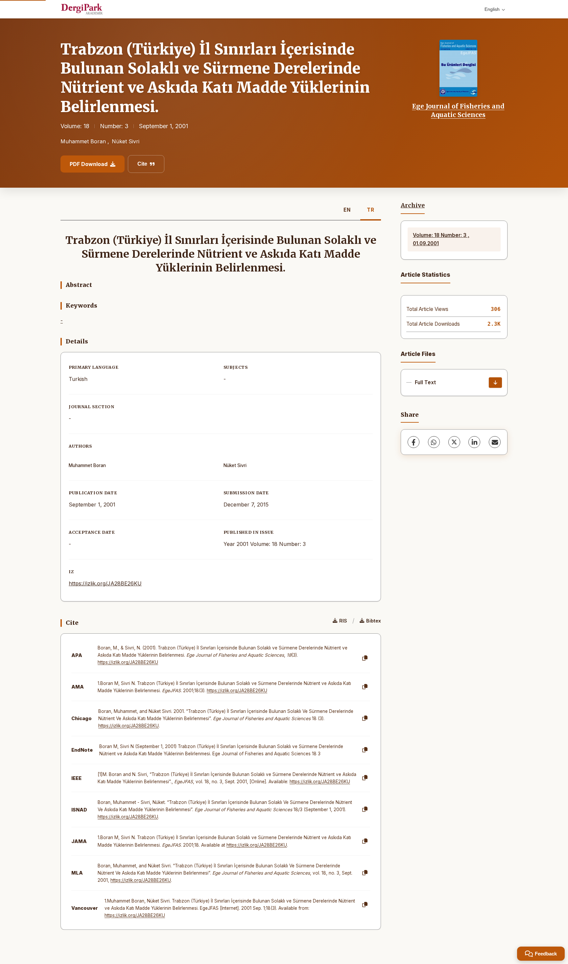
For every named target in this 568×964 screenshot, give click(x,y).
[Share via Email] (495, 442)
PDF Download (88, 164)
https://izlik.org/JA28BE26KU (105, 583)
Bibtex (373, 620)
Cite (142, 164)
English (492, 9)
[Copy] (365, 658)
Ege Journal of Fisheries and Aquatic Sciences (458, 110)
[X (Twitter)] (454, 442)
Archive (413, 205)
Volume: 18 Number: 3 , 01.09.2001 (441, 239)
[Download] (495, 382)
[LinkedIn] (474, 442)
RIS (343, 620)
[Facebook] (413, 442)
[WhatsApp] (434, 442)
